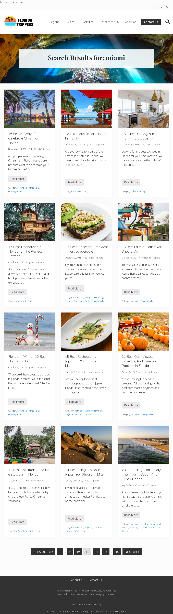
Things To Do (34, 187)
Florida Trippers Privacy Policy (86, 604)
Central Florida (148, 523)
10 (78, 552)
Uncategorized (15, 191)
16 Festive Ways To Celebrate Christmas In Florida (25, 138)
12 (96, 552)
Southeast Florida (82, 301)
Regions (69, 301)
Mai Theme (120, 611)
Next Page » (132, 552)
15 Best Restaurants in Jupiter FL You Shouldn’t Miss (83, 361)
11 (87, 552)
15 (117, 552)
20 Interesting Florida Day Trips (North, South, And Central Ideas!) (141, 474)
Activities (22, 187)
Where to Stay (82, 191)
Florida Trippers (72, 611)
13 (105, 552)
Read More (17, 179)
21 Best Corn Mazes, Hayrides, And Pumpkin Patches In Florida (139, 361)
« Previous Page (43, 552)
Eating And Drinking (93, 297)
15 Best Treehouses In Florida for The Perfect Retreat (25, 251)
